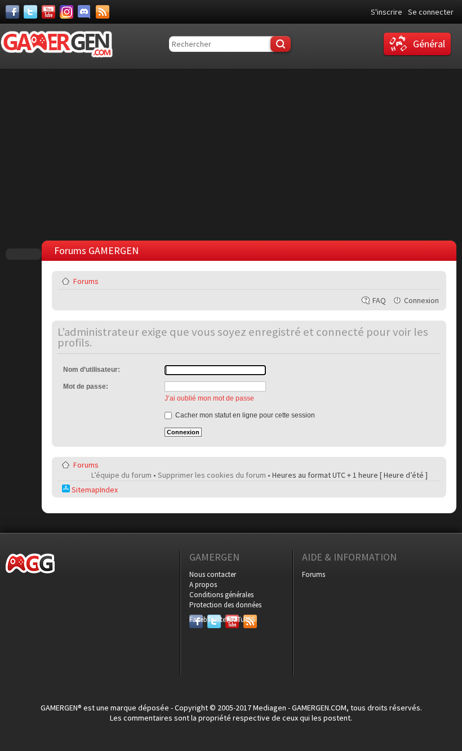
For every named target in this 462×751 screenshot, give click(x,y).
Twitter (214, 619)
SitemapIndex (94, 490)
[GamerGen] (56, 44)
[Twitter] (30, 12)
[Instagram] (66, 12)
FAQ (379, 300)
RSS (249, 619)
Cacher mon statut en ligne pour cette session (244, 415)
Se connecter (431, 12)
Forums (86, 281)
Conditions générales (221, 594)
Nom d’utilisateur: (91, 370)
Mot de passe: (85, 386)
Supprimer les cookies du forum (212, 475)
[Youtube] (48, 12)
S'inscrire (386, 12)
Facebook (196, 619)
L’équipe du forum (121, 475)
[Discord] (84, 12)
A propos (203, 584)
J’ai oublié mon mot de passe (209, 398)
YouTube (232, 619)
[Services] (102, 12)
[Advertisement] (234, 153)
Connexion (421, 300)
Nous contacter (212, 574)
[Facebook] (12, 12)
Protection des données (225, 605)
